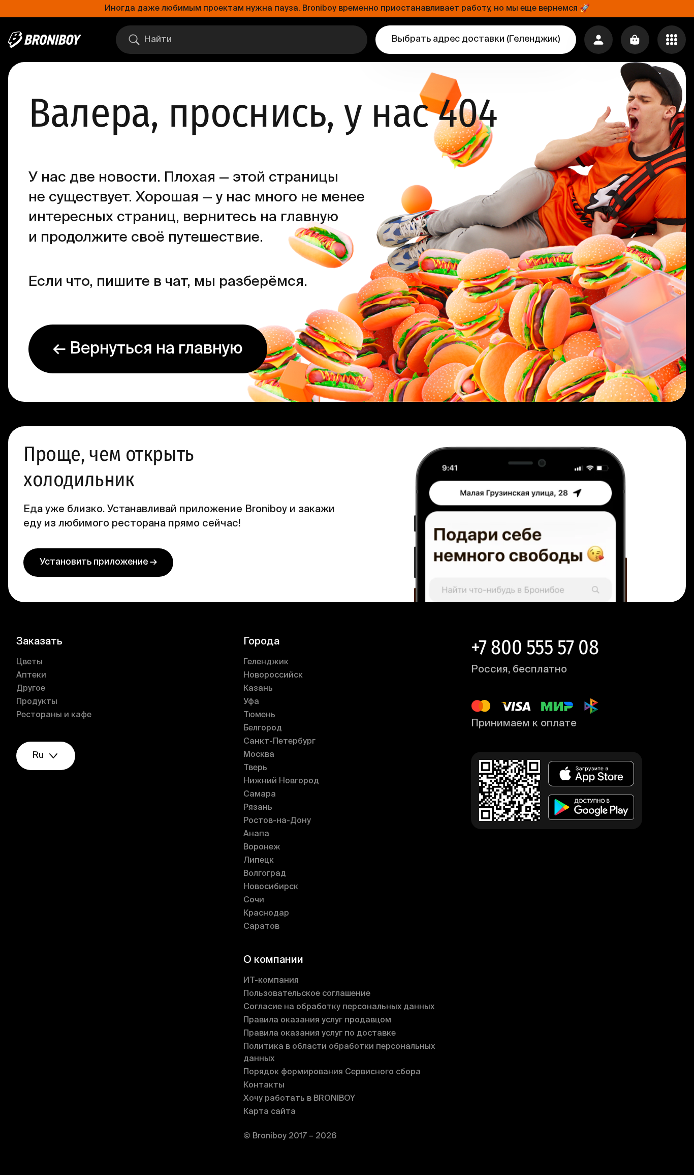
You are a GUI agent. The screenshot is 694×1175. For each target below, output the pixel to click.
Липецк (258, 861)
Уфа (251, 702)
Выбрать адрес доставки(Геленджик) (476, 39)
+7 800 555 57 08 (535, 647)
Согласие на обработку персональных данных (338, 1007)
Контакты (264, 1085)
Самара (259, 794)
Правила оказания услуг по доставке (319, 1034)
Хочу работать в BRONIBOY (299, 1099)
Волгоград (264, 874)
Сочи (253, 900)
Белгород (262, 728)
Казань (258, 689)
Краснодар (266, 913)
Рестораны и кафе (53, 715)
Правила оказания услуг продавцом (317, 1020)
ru (38, 755)
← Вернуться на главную (148, 349)
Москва (258, 755)
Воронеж (261, 847)
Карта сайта (269, 1112)
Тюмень (259, 715)
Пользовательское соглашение (306, 994)
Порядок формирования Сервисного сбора (332, 1072)
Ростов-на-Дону (277, 821)
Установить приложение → (98, 562)
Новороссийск (273, 675)
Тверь (255, 768)
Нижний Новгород (281, 781)
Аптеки (31, 675)
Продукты (36, 702)
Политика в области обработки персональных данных (339, 1053)
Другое (30, 689)
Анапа (256, 834)
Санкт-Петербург (279, 742)
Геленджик (266, 662)
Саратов (261, 927)
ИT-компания (271, 981)
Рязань (257, 808)
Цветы (29, 662)
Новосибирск (270, 887)
